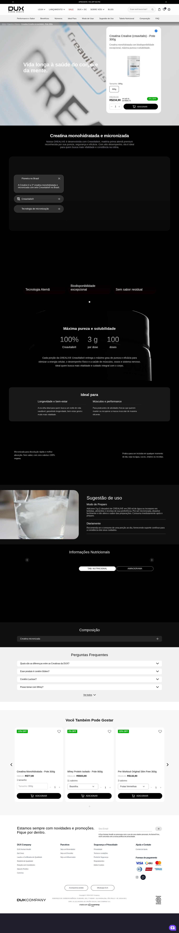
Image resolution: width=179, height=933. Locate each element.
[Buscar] (152, 9)
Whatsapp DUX (102, 888)
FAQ (157, 18)
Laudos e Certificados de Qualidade (29, 857)
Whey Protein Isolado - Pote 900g (85, 771)
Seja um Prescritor (66, 853)
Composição (145, 18)
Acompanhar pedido (76, 888)
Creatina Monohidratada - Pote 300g (36, 771)
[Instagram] (137, 877)
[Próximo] (159, 272)
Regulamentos (99, 861)
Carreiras (20, 873)
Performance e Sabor (26, 18)
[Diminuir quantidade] (112, 106)
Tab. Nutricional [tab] (97, 568)
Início (4, 24)
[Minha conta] (169, 9)
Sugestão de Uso (106, 18)
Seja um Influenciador (68, 857)
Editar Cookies (99, 865)
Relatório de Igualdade (25, 861)
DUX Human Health (24, 849)
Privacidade (98, 849)
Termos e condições (101, 853)
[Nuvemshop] (89, 906)
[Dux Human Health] (16, 9)
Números (58, 18)
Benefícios (44, 18)
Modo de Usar (88, 18)
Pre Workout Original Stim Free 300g (137, 771)
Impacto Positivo (22, 869)
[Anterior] (19, 272)
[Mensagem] (143, 877)
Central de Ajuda (141, 849)
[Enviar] (158, 829)
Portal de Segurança (101, 857)
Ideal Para (72, 18)
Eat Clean (20, 853)
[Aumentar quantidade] (119, 106)
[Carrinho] (159, 9)
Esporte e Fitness (13, 24)
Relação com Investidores (26, 865)
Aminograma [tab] (135, 568)
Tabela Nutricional (126, 18)
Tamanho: (116, 84)
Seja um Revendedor (67, 849)
